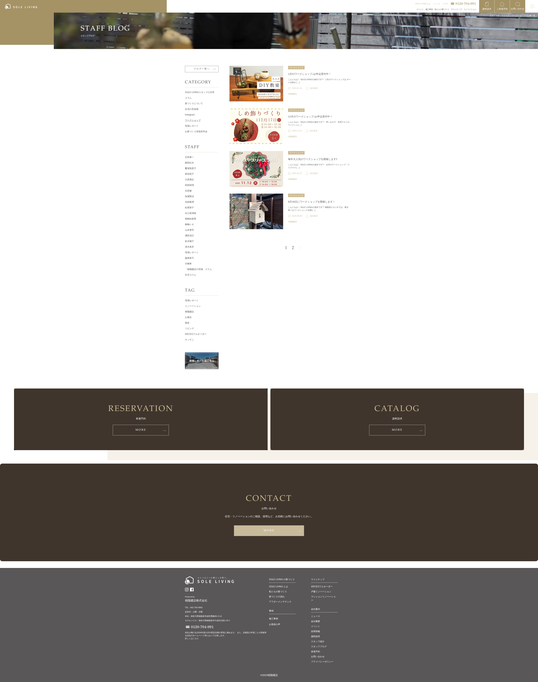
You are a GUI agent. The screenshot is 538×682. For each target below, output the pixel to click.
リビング (189, 328)
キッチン (189, 339)
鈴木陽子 (189, 241)
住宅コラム (190, 275)
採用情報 (315, 631)
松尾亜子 (189, 207)
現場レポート (191, 126)
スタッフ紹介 (317, 641)
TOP (491, 16)
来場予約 (315, 651)
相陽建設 (189, 311)
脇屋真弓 (189, 258)
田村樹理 (189, 185)
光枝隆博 (189, 202)
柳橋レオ (189, 224)
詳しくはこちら (192, 638)
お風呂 (188, 317)
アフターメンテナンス (280, 601)
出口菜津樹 (190, 213)
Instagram (190, 114)
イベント (420, 9)
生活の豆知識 (191, 109)
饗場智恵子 (190, 168)
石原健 (188, 191)
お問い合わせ (317, 656)
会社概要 (315, 621)
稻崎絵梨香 (190, 219)
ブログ (445, 4)
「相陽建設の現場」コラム (198, 269)
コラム (188, 98)
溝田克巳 (189, 235)
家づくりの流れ (277, 596)
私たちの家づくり (278, 591)
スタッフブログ (502, 16)
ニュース (436, 4)
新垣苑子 (189, 174)
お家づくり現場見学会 (196, 131)
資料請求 (315, 636)
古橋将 (188, 263)
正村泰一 (189, 157)
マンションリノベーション (323, 598)
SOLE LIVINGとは (422, 4)
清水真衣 (189, 247)
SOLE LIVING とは (278, 586)
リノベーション (193, 306)
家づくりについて (194, 103)
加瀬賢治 (189, 196)
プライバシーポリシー (322, 661)
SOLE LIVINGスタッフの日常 (199, 92)
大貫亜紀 (189, 179)
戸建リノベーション (321, 591)
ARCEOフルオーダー (196, 334)
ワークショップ (193, 120)
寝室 (187, 323)
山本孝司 (189, 230)
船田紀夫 (189, 163)
